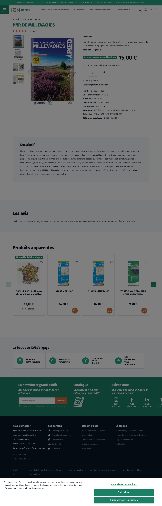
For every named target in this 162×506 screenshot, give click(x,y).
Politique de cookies (32, 488)
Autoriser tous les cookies (124, 500)
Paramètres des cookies (124, 484)
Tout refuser (124, 492)
